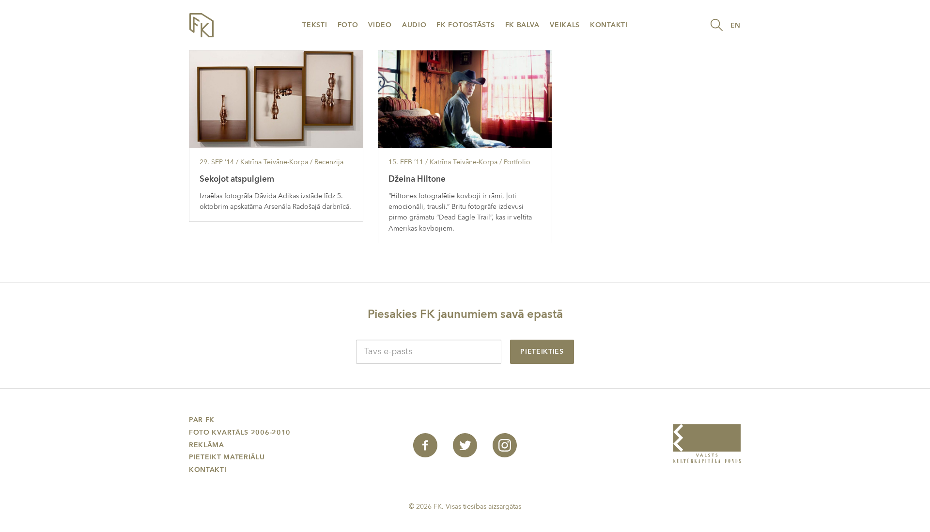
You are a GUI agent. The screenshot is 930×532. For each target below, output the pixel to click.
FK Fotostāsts (465, 25)
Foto (348, 25)
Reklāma (206, 445)
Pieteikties (542, 351)
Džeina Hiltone (417, 179)
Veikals (565, 25)
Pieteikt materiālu (227, 457)
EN (735, 25)
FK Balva (522, 25)
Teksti (314, 25)
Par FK (202, 419)
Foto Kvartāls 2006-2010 (240, 432)
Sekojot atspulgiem (237, 179)
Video (380, 25)
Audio (414, 25)
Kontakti (609, 25)
